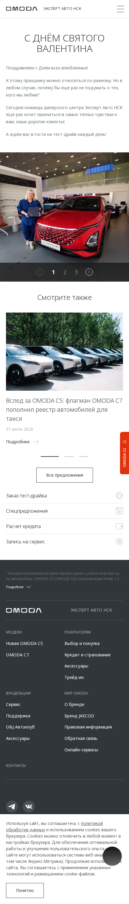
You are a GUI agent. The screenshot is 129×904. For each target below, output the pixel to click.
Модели (14, 632)
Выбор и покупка (82, 643)
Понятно (25, 890)
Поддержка (18, 716)
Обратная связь (81, 738)
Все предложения (64, 475)
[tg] (12, 807)
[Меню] (120, 9)
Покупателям (77, 632)
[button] (50, 456)
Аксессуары (76, 666)
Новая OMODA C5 (24, 643)
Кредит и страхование (87, 655)
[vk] (29, 807)
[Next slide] (89, 271)
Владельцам (18, 693)
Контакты (16, 765)
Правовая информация (88, 727)
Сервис (13, 704)
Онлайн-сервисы (81, 750)
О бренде (74, 704)
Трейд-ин (74, 677)
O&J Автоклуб (20, 727)
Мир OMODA (76, 693)
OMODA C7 (17, 655)
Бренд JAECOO (79, 716)
